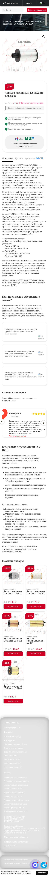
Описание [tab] (7, 158)
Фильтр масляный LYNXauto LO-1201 (36, 592)
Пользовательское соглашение (16, 860)
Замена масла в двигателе (15, 777)
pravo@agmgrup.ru (12, 727)
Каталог (8, 732)
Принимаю (42, 873)
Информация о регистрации (16, 842)
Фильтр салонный (12, 763)
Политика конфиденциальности (16, 863)
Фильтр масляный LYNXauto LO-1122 (13, 640)
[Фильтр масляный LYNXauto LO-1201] (36, 576)
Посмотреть (13, 606)
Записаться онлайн (37, 10)
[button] (43, 36)
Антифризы (9, 740)
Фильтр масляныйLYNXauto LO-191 (36, 641)
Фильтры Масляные (24, 21)
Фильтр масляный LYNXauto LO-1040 (13, 687)
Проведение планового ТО (16, 811)
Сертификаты (10, 845)
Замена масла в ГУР (13, 796)
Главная (7, 21)
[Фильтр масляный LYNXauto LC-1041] (13, 576)
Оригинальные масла (13, 748)
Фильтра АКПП (11, 755)
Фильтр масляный (12, 759)
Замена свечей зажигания (15, 804)
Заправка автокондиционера (16, 781)
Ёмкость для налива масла (15, 752)
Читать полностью (17, 434)
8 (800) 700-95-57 (11, 723)
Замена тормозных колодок (16, 785)
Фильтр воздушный (13, 767)
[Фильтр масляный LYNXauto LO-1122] (13, 623)
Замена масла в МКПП (14, 792)
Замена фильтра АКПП (14, 808)
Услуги (7, 773)
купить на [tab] (34, 158)
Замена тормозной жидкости (17, 800)
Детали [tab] (19, 158)
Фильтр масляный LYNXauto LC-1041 (13, 592)
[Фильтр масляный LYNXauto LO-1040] (13, 671)
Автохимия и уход (12, 737)
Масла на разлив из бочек (15, 744)
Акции (29, 3)
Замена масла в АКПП (14, 789)
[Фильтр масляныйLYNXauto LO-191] (36, 623)
